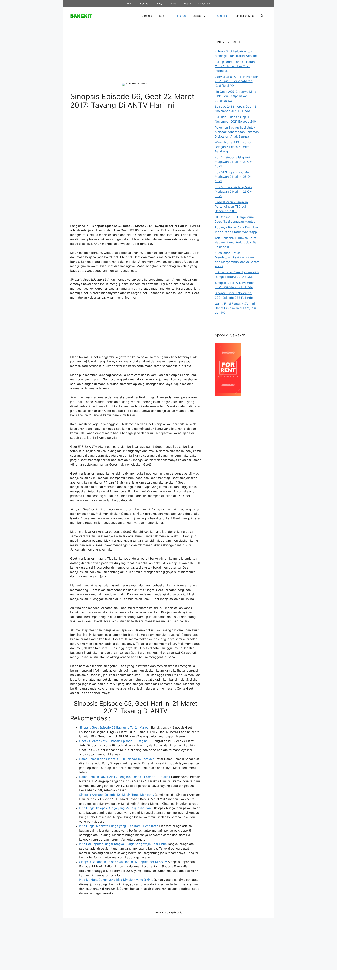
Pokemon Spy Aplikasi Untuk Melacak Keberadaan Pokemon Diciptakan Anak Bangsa (237, 132)
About (130, 3)
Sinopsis (222, 15)
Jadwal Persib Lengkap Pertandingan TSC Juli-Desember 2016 (231, 206)
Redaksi (187, 3)
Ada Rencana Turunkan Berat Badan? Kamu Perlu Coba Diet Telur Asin (236, 242)
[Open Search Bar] (262, 16)
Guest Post (204, 3)
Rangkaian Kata (244, 15)
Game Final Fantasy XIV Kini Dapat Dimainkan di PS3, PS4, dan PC (236, 308)
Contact (144, 3)
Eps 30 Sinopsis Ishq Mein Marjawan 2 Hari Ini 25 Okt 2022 (233, 191)
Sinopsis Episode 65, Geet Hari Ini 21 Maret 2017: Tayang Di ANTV (135, 707)
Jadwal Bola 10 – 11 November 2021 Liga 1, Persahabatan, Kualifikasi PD (236, 81)
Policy (159, 3)
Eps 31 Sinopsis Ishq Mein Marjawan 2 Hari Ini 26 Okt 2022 (233, 177)
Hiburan (181, 15)
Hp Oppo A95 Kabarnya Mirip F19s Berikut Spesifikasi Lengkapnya (235, 96)
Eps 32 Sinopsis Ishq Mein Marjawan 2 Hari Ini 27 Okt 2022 (233, 162)
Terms (172, 3)
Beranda (147, 15)
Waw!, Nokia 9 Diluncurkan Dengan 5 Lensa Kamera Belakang (234, 147)
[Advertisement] (135, 56)
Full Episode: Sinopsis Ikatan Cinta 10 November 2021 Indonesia (235, 66)
